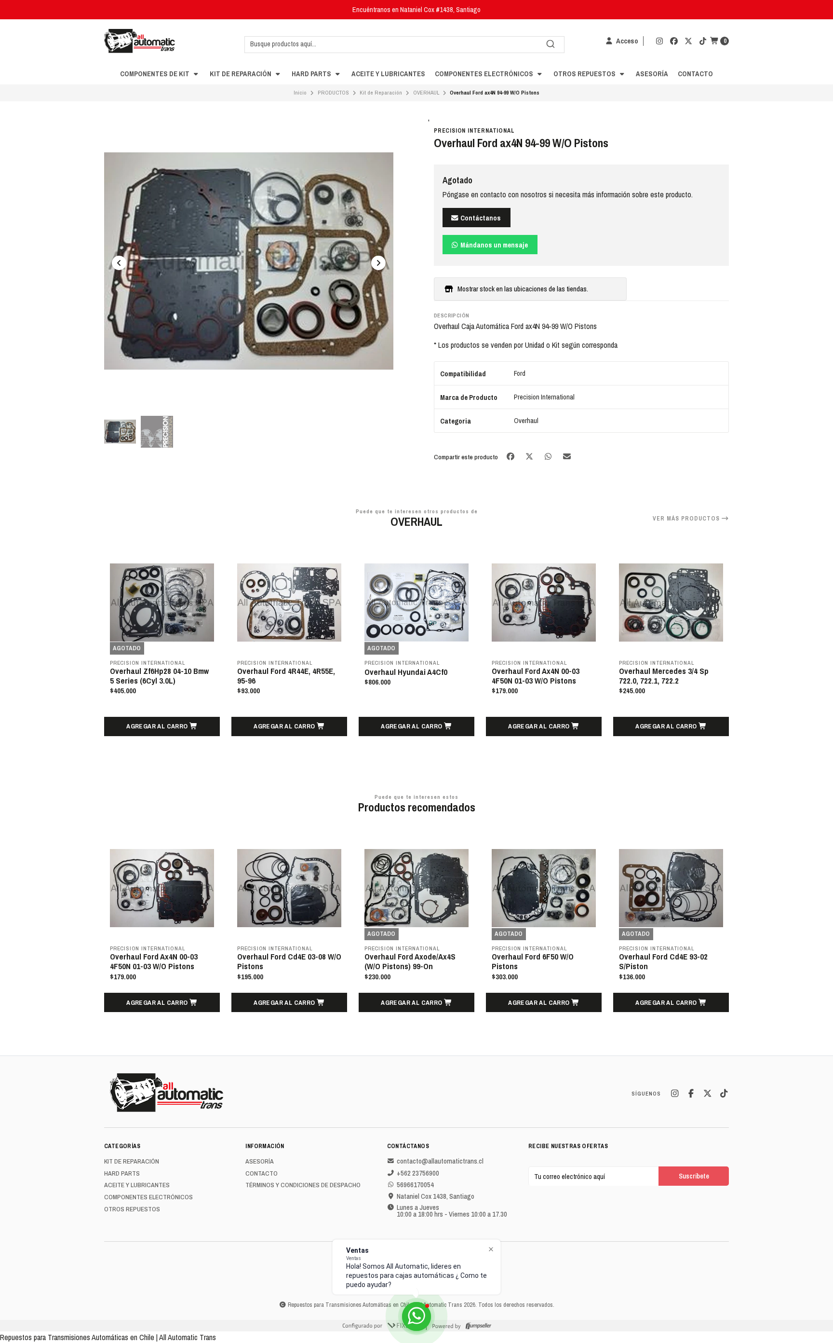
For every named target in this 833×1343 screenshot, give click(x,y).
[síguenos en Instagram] (659, 41)
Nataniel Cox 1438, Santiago (435, 1196)
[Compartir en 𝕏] (530, 457)
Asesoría (652, 73)
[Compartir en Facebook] (511, 457)
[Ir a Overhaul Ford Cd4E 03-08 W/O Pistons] (162, 888)
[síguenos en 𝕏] (688, 41)
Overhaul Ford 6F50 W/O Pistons (405, 961)
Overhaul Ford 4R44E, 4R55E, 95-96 (159, 675)
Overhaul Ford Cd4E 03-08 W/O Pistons (162, 961)
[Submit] (550, 44)
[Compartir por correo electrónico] (567, 457)
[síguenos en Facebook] (674, 41)
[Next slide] (378, 263)
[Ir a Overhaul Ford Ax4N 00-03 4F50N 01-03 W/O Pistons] (416, 602)
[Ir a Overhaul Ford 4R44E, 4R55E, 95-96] (162, 602)
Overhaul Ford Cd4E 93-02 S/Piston (536, 961)
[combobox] (404, 44)
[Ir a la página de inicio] (139, 41)
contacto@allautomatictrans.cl (440, 1161)
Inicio (300, 92)
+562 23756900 (418, 1173)
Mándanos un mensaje (493, 244)
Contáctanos (480, 217)
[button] (162, 726)
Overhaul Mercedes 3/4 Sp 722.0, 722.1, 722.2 (536, 675)
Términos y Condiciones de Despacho (303, 1185)
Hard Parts (312, 73)
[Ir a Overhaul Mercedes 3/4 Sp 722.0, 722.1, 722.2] (544, 602)
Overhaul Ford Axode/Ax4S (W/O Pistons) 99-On (282, 961)
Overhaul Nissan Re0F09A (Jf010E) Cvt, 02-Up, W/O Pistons (663, 680)
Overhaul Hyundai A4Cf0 (278, 672)
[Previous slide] (119, 263)
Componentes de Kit (155, 73)
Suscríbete (694, 1175)
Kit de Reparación (241, 73)
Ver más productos (687, 518)
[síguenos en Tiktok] (703, 41)
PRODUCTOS (333, 92)
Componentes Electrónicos (485, 73)
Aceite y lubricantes (388, 73)
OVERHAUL (426, 92)
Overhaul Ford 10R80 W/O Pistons (662, 961)
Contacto (695, 73)
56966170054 (415, 1184)
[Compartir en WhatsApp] (548, 457)
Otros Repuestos (585, 73)
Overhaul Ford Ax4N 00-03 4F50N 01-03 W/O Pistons (408, 675)
